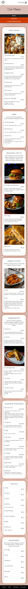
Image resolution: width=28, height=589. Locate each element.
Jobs (9, 587)
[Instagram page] (21, 2)
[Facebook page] (19, 2)
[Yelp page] (23, 2)
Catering (16, 587)
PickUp (4, 587)
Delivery (23, 587)
